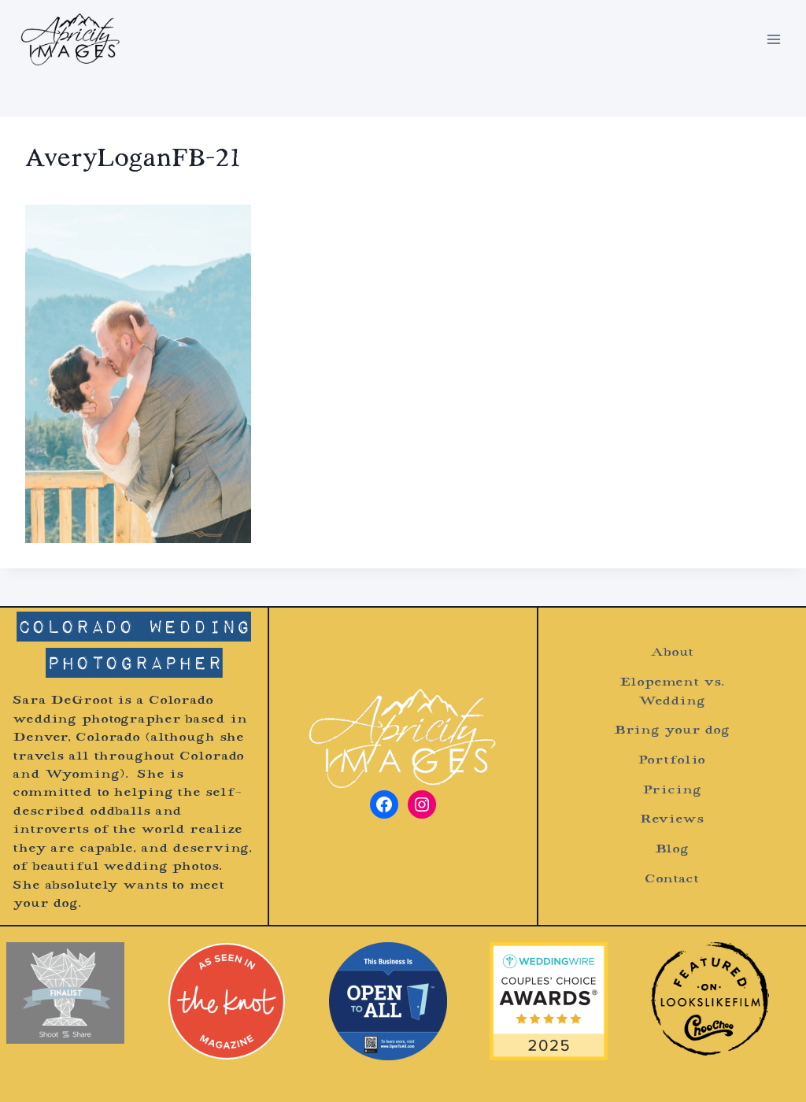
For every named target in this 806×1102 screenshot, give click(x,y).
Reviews (672, 820)
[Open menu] (773, 39)
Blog (672, 850)
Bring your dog (672, 731)
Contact (672, 880)
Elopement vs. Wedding (671, 692)
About (671, 653)
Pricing (671, 791)
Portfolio (671, 761)
